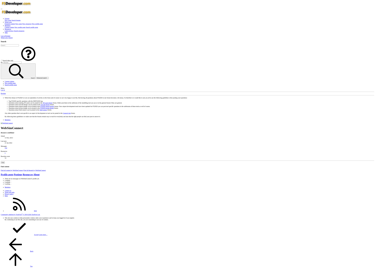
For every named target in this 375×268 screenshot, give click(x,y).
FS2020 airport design (47, 106)
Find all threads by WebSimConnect (35, 170)
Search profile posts (32, 27)
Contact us (8, 190)
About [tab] (36, 174)
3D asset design (47, 103)
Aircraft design (45, 104)
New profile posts (37, 24)
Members (7, 25)
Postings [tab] (18, 174)
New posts (8, 20)
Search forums (16, 20)
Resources (8, 29)
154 (6, 148)
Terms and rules (9, 192)
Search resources (19, 31)
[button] (28, 60)
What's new (8, 22)
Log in (3, 90)
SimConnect (43, 110)
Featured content (10, 24)
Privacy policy (9, 194)
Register (3, 93)
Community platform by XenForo (20, 214)
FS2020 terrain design (47, 108)
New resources (26, 24)
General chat (67, 113)
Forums (7, 18)
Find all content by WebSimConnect (12, 170)
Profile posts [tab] (7, 174)
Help (6, 196)
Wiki (6, 32)
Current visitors (9, 27)
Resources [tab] (28, 174)
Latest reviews (9, 31)
